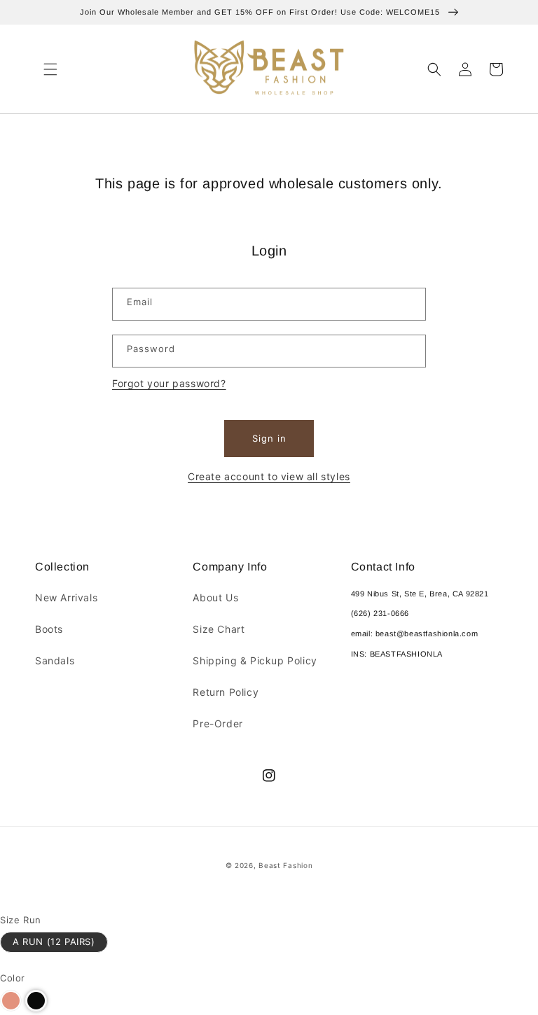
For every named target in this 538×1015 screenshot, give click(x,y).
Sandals (54, 660)
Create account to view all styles (269, 476)
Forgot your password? (169, 383)
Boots (49, 629)
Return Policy (225, 692)
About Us (215, 597)
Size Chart (218, 629)
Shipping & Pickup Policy (255, 660)
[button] (50, 69)
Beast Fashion (285, 865)
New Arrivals (66, 597)
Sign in (269, 438)
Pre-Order (217, 723)
